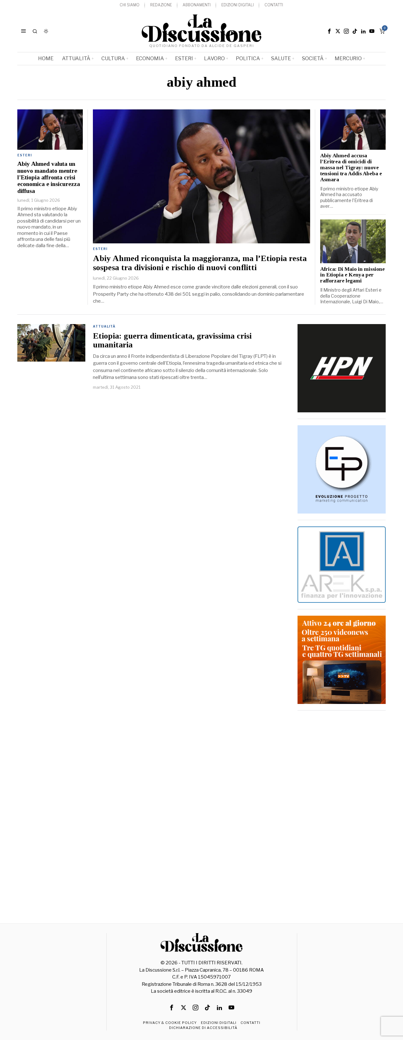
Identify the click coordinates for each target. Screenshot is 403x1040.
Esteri (100, 249)
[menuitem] (129, 5)
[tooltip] (329, 31)
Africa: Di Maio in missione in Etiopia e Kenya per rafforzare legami (352, 275)
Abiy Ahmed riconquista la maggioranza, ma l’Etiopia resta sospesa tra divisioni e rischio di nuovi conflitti (200, 263)
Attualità (104, 326)
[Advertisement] (342, 811)
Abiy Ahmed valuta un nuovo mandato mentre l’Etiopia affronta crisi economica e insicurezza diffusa (48, 177)
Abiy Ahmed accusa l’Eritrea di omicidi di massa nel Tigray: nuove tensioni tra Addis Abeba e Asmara (351, 168)
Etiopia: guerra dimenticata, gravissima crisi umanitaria (172, 341)
